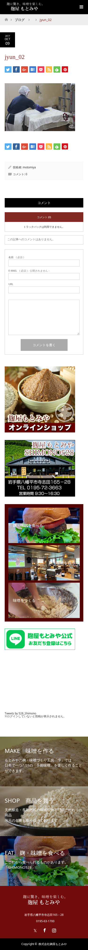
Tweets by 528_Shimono (20, 713)
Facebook (44, 929)
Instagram (53, 929)
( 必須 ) (16, 257)
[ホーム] (6, 18)
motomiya (29, 167)
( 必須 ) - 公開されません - (29, 270)
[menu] (81, 7)
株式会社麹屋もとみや (52, 944)
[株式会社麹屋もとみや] (44, 905)
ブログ (20, 19)
